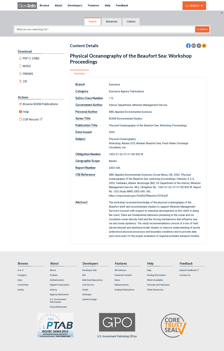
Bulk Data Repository (92, 280)
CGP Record (31, 119)
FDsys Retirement (58, 306)
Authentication (57, 280)
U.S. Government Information (58, 300)
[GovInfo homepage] (27, 5)
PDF (31, 58)
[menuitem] (44, 5)
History (53, 289)
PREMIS (28, 73)
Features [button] (93, 5)
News (117, 280)
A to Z (21, 270)
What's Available (155, 280)
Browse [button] (44, 5)
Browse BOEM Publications (40, 104)
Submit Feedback (187, 270)
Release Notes (122, 284)
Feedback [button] (122, 5)
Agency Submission (59, 294)
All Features (120, 270)
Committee (23, 284)
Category (22, 275)
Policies (54, 275)
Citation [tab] (131, 21)
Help (26, 111)
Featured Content (123, 275)
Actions (23, 97)
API (84, 275)
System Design (89, 299)
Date (20, 280)
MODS (27, 66)
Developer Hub (89, 270)
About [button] (58, 5)
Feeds (85, 289)
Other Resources (155, 289)
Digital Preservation (59, 284)
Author (21, 289)
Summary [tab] (79, 73)
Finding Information (156, 275)
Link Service (88, 284)
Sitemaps (87, 294)
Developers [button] (75, 5)
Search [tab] (92, 21)
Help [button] (107, 5)
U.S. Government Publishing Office (117, 336)
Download (25, 51)
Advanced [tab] (111, 21)
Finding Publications (124, 289)
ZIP (25, 81)
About (53, 270)
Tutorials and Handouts (158, 284)
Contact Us (184, 275)
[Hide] (222, 13)
